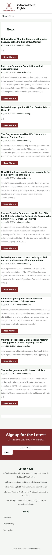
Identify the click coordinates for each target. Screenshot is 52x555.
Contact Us (7, 517)
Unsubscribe (7, 530)
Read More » (9, 57)
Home (4, 16)
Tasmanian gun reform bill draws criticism (23, 370)
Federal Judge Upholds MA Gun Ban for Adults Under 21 (26, 486)
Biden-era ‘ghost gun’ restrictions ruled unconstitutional (26, 482)
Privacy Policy (8, 523)
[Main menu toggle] (46, 6)
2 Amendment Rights (26, 6)
